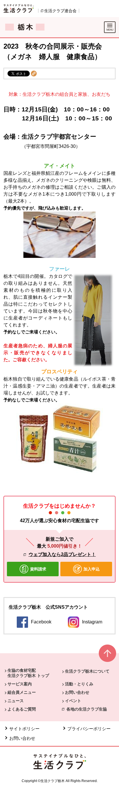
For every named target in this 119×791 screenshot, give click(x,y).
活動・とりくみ (79, 684)
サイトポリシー (24, 728)
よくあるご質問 (22, 709)
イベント (73, 700)
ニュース (16, 700)
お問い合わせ (77, 692)
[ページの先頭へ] (107, 656)
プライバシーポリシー (89, 728)
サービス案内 (20, 684)
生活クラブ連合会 (60, 11)
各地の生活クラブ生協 (86, 709)
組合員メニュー (22, 692)
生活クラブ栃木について (87, 671)
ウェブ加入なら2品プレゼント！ (62, 554)
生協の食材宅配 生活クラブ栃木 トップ (28, 673)
